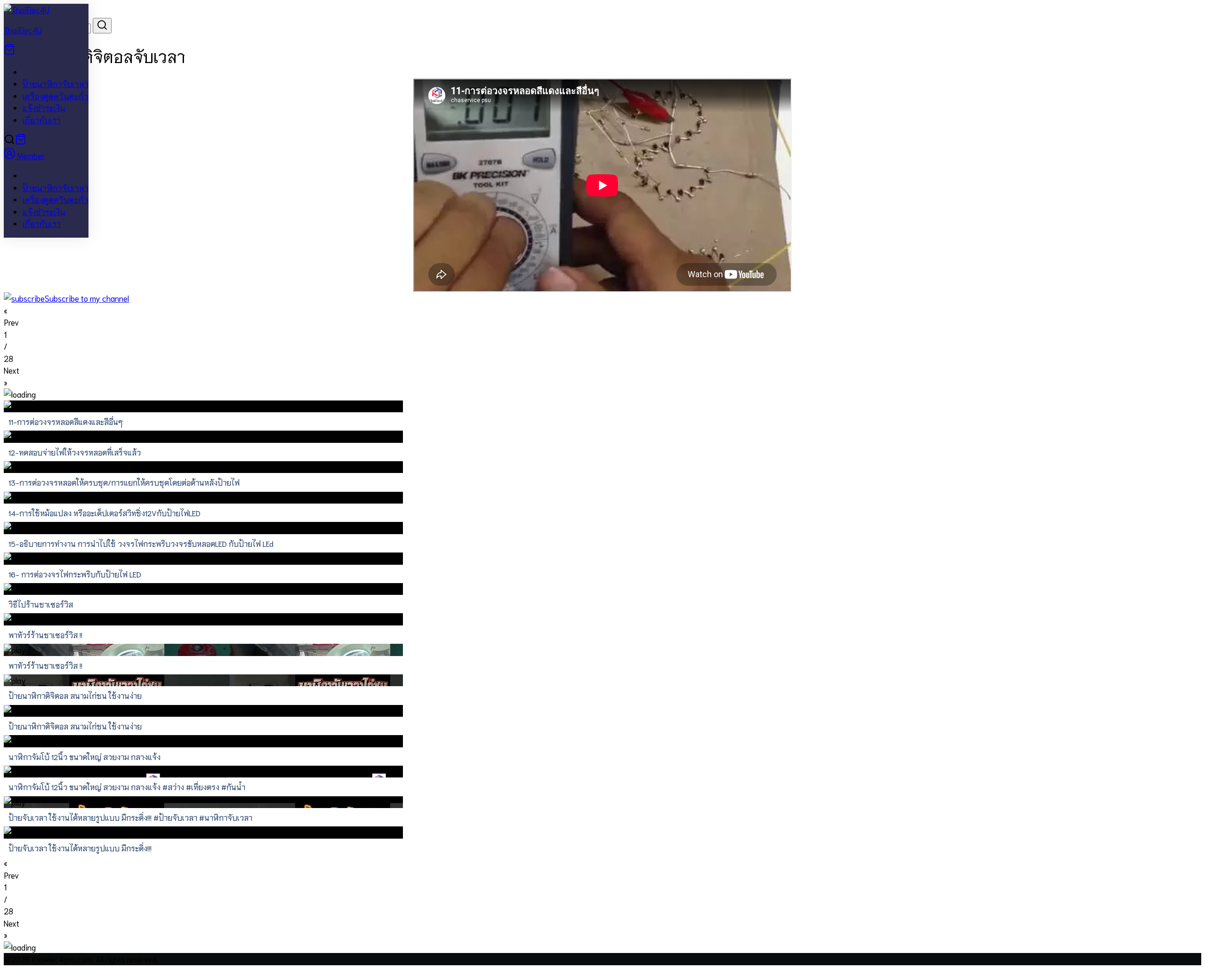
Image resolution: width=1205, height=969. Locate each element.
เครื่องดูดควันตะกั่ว (55, 95)
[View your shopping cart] (9, 51)
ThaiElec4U (23, 29)
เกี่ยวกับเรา (42, 119)
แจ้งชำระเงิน (44, 107)
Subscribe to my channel (87, 298)
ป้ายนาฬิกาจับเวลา (55, 83)
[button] (602, 316)
